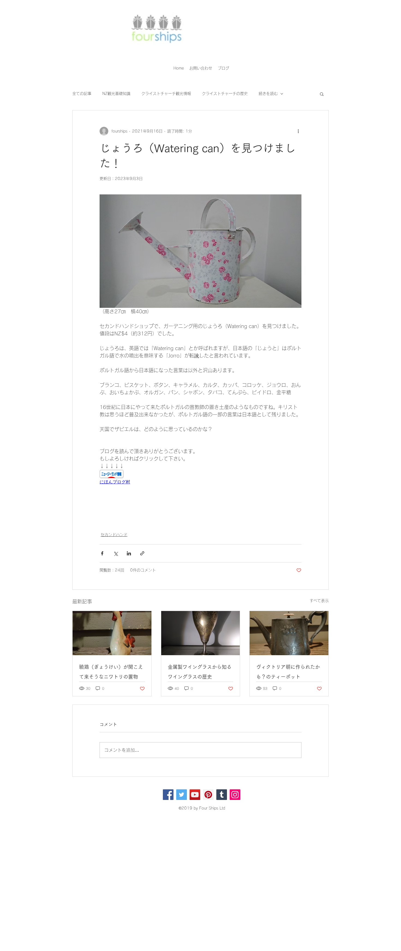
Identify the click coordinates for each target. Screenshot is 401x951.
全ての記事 (81, 93)
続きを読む (268, 93)
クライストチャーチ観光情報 (166, 93)
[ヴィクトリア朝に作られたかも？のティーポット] (289, 633)
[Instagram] (235, 794)
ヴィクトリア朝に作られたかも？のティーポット (288, 671)
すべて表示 (319, 601)
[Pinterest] (208, 794)
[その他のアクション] (298, 131)
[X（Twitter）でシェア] (115, 553)
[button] (321, 94)
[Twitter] (181, 794)
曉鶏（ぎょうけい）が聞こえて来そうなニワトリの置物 (111, 671)
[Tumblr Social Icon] (221, 794)
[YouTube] (195, 794)
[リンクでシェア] (142, 553)
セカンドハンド (114, 535)
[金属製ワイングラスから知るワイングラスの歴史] (200, 633)
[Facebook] (168, 794)
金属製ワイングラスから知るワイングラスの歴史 (200, 671)
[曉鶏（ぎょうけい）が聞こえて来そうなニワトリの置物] (112, 633)
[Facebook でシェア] (102, 553)
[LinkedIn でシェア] (128, 553)
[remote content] (200, 477)
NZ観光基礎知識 (116, 93)
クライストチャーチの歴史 (225, 93)
